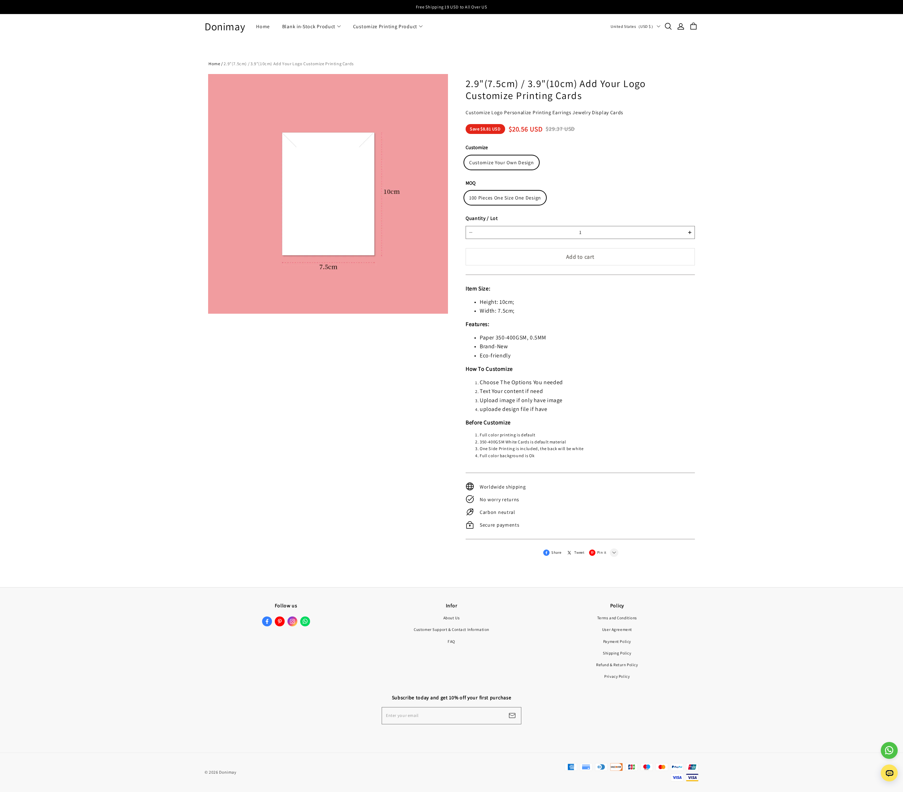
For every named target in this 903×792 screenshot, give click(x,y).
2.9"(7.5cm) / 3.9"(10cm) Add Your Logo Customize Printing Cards (289, 64)
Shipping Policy (617, 653)
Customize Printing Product (385, 26)
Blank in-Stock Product (308, 26)
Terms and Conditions (617, 617)
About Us (451, 617)
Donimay (225, 26)
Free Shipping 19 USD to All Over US (451, 7)
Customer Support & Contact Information (451, 629)
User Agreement (617, 629)
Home (263, 26)
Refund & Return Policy (617, 664)
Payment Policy (617, 641)
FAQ (451, 641)
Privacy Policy (617, 676)
